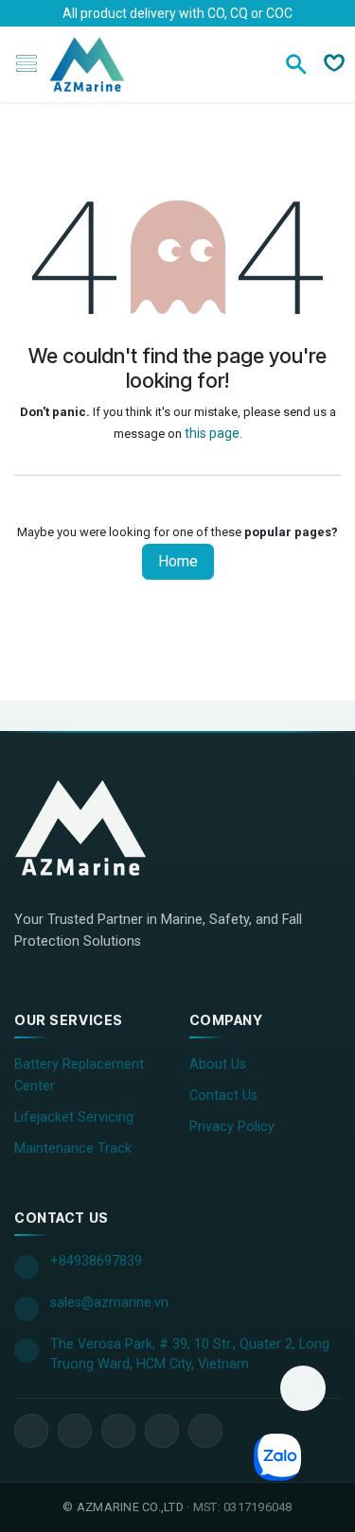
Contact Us (223, 1096)
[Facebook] (31, 1431)
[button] (303, 1388)
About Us (217, 1064)
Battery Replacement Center (79, 1075)
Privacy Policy (232, 1127)
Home (178, 561)
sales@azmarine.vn (109, 1303)
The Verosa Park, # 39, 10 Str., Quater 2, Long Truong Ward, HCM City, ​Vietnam (189, 1354)
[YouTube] (118, 1431)
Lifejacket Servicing (73, 1117)
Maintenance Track (73, 1148)
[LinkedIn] (75, 1431)
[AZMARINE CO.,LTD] (99, 827)
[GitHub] (205, 1431)
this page (212, 433)
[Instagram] (162, 1431)
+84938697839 (96, 1261)
